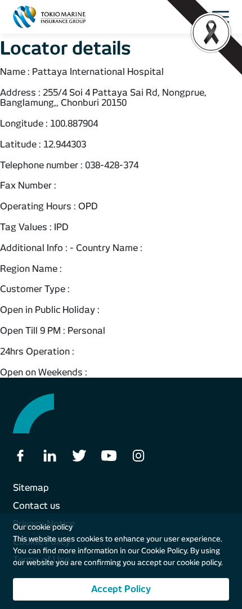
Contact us (36, 505)
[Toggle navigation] (223, 17)
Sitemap (31, 487)
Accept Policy (121, 589)
